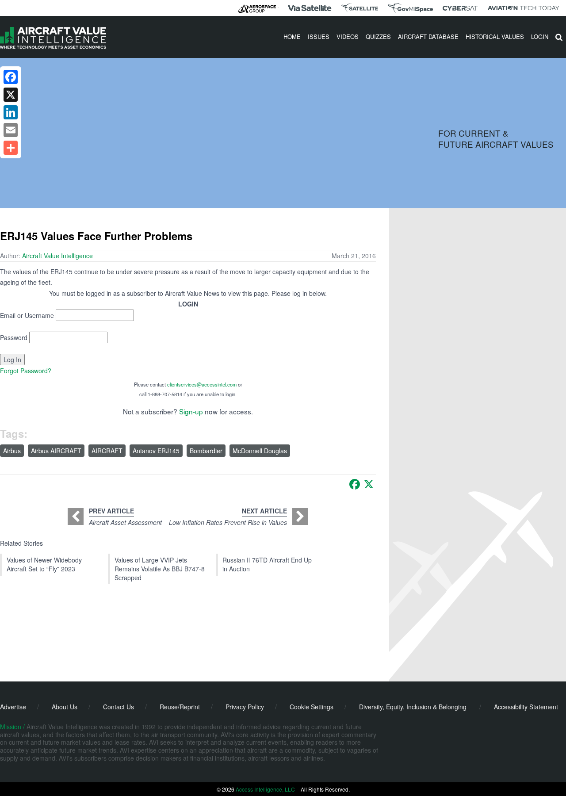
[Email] (10, 130)
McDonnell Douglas (260, 450)
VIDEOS (348, 36)
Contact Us (118, 706)
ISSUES (318, 36)
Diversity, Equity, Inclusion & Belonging (413, 706)
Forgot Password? (25, 370)
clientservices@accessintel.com (202, 384)
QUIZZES (378, 36)
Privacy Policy (245, 706)
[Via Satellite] (309, 8)
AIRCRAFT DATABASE (428, 36)
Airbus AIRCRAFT (56, 450)
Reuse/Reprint (180, 706)
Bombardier (206, 450)
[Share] (10, 148)
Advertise (13, 706)
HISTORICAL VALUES (495, 36)
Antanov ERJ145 (156, 450)
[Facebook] (355, 484)
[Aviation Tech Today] (523, 8)
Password (13, 337)
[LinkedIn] (10, 112)
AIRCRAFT (107, 450)
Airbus (12, 450)
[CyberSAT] (460, 8)
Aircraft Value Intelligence (57, 255)
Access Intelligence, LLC (265, 789)
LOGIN (539, 36)
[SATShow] (359, 8)
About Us (64, 706)
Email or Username (27, 315)
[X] (369, 484)
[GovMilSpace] (410, 8)
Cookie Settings (311, 706)
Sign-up (191, 411)
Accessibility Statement (526, 706)
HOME (292, 36)
